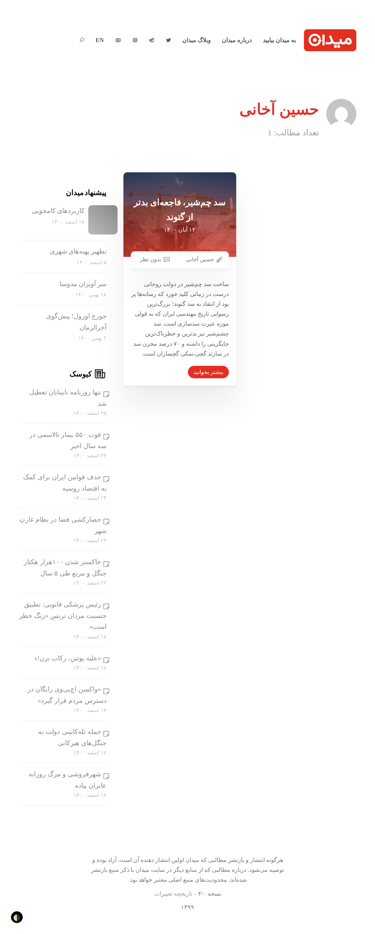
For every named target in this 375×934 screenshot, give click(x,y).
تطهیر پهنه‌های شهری (78, 251)
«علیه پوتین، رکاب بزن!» (67, 658)
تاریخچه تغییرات (173, 893)
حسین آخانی (200, 259)
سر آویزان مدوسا (83, 284)
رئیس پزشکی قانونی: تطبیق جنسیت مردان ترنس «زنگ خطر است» (63, 615)
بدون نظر (150, 259)
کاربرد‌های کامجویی (58, 210)
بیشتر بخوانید (208, 372)
